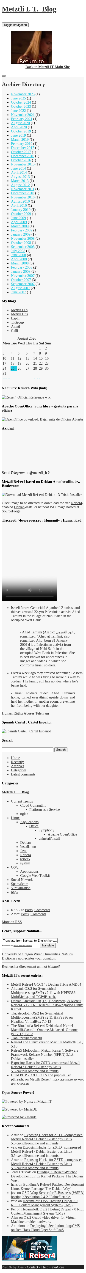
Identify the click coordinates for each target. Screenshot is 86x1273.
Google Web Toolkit (35, 875)
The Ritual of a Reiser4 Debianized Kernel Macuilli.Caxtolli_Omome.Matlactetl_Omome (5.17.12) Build (44, 1030)
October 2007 (21, 280)
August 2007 (20, 288)
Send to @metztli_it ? (26, 473)
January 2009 (21, 234)
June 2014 (18, 168)
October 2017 (21, 152)
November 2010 (23, 197)
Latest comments (23, 774)
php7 (14, 892)
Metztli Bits (19, 314)
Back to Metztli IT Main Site (47, 67)
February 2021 (21, 119)
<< (5, 378)
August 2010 (20, 201)
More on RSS (12, 922)
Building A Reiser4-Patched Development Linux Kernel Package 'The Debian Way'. (47, 1176)
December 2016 (22, 156)
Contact (32, 1267)
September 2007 (23, 284)
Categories (18, 770)
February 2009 (21, 230)
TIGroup (17, 322)
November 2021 (23, 115)
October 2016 (21, 160)
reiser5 (25, 859)
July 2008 (18, 251)
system (25, 863)
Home (15, 758)
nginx (24, 814)
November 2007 (23, 276)
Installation (28, 847)
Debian (19, 507)
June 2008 (18, 255)
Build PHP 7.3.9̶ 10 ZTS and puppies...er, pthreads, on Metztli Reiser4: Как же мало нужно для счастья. (47, 1079)
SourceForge (11, 511)
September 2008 (23, 247)
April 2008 (19, 259)
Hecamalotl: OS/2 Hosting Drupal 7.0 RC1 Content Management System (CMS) (44, 1203)
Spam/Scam (19, 884)
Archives (17, 766)
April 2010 (19, 205)
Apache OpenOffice (62, 834)
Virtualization (21, 888)
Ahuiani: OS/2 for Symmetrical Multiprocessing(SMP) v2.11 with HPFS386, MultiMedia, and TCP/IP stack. (43, 993)
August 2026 (26, 338)
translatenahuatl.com (23, 945)
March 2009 (20, 226)
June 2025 (18, 98)
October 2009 (21, 214)
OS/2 (15, 867)
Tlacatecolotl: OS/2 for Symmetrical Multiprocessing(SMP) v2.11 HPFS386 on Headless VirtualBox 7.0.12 (42, 1017)
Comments (42, 910)
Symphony (46, 830)
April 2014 (19, 172)
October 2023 (21, 106)
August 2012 (20, 185)
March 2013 (20, 181)
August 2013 (20, 177)
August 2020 (20, 123)
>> (38, 378)
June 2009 (18, 218)
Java (23, 851)
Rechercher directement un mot (31, 966)
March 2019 (20, 139)
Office (34, 826)
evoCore (58, 1267)
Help (44, 1267)
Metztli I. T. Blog (29, 9)
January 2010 (21, 210)
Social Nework (22, 880)
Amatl (15, 326)
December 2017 (22, 148)
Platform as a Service (44, 809)
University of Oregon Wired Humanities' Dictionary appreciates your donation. (37, 956)
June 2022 (18, 111)
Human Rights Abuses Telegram (25, 713)
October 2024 (21, 102)
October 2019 (21, 131)
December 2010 (22, 193)
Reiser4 (76, 503)
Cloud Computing (33, 805)
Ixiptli (15, 318)
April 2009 (19, 222)
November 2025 (23, 94)
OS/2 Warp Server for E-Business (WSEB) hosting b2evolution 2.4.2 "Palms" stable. (47, 1195)
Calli (14, 331)
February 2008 (21, 267)
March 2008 (20, 263)
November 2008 (23, 238)
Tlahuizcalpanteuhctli (26, 1038)
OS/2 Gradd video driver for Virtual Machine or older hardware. (43, 1219)
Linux (15, 818)
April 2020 (19, 127)
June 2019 (18, 135)
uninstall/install (49, 838)
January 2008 (21, 271)
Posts (29, 910)
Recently (17, 762)
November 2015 (23, 164)
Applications (29, 822)
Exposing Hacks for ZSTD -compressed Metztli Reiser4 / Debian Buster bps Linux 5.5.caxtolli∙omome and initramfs (45, 1067)
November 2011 (22, 189)
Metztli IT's (19, 310)
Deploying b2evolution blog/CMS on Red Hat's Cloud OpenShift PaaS (45, 1228)
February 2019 (21, 144)
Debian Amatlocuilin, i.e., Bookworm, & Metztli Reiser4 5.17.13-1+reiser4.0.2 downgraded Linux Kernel (47, 1005)
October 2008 (21, 243)
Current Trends (22, 801)
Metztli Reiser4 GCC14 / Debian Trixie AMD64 (46, 984)
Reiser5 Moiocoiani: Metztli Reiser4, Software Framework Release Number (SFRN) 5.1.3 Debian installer (44, 1054)
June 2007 (18, 292)
